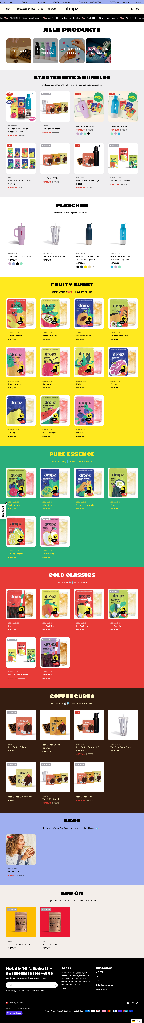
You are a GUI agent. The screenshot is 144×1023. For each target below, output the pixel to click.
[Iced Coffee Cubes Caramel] (55, 725)
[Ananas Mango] (21, 313)
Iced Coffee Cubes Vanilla (20, 796)
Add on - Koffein (50, 944)
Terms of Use (30, 991)
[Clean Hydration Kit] (123, 106)
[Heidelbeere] (89, 410)
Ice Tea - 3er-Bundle (120, 180)
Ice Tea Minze (116, 626)
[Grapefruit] (123, 362)
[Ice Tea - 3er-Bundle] (123, 158)
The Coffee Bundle (51, 128)
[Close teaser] (6, 503)
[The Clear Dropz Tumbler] (55, 234)
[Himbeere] (55, 362)
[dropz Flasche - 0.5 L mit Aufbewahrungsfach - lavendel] (115, 266)
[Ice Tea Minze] (123, 604)
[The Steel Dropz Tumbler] (21, 234)
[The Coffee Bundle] (55, 106)
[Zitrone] (21, 410)
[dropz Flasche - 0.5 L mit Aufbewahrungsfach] (123, 234)
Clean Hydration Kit (119, 126)
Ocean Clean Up (101, 989)
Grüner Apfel (48, 553)
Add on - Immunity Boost (20, 944)
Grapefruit (115, 384)
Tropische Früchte (119, 335)
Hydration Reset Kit (85, 126)
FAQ (97, 981)
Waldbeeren (14, 505)
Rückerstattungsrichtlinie (104, 985)
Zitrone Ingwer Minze (86, 505)
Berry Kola (47, 674)
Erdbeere (80, 384)
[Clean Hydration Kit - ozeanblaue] (119, 133)
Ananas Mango (15, 335)
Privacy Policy (50, 1011)
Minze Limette (49, 505)
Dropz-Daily (13, 871)
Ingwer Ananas (15, 384)
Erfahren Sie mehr (68, 989)
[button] (3, 511)
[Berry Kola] (55, 652)
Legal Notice (78, 1011)
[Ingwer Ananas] (21, 362)
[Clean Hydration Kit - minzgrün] (111, 133)
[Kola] (21, 604)
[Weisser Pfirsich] (89, 313)
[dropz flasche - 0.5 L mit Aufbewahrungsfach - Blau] (81, 266)
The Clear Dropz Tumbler (54, 256)
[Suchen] (126, 9)
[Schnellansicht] (33, 96)
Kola (10, 626)
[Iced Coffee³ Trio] (55, 158)
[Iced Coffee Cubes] (21, 725)
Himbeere (46, 384)
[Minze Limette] (55, 483)
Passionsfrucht (49, 335)
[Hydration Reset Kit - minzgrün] (85, 133)
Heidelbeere (82, 432)
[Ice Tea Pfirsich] (55, 604)
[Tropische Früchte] (123, 313)
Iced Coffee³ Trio (50, 178)
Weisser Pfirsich (83, 335)
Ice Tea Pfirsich (49, 626)
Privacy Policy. (40, 991)
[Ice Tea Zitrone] (89, 604)
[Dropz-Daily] (21, 849)
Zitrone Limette (15, 553)
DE (137, 1021)
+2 (93, 267)
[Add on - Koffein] (55, 922)
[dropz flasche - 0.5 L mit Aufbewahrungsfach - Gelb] (85, 266)
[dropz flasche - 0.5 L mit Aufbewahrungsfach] (89, 234)
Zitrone (11, 432)
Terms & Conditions (64, 1011)
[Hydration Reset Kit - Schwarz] (88, 133)
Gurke (113, 505)
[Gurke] (123, 483)
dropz (13, 1008)
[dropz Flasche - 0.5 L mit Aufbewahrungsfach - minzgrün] (119, 266)
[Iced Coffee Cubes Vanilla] (21, 777)
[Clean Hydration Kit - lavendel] (115, 133)
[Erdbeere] (89, 362)
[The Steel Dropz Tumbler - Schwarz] (17, 263)
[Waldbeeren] (21, 483)
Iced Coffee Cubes (17, 747)
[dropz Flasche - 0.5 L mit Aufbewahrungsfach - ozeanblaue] (111, 266)
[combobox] (136, 1021)
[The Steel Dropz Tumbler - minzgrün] (21, 263)
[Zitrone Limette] (21, 531)
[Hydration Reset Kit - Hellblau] (81, 133)
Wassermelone (49, 432)
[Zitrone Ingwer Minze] (89, 483)
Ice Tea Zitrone (83, 626)
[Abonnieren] (55, 985)
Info (97, 976)
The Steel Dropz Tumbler (19, 256)
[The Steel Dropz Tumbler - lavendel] (9, 263)
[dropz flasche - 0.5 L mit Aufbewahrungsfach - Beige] (89, 266)
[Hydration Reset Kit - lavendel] (77, 133)
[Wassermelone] (55, 410)
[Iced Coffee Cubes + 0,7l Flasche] (89, 158)
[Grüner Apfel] (55, 531)
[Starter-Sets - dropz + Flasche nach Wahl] (21, 106)
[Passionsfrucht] (55, 313)
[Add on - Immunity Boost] (21, 922)
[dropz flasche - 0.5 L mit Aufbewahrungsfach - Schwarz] (77, 266)
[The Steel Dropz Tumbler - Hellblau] (13, 263)
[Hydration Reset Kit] (89, 106)
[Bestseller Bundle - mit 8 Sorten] (21, 158)
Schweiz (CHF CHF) (16, 1003)
